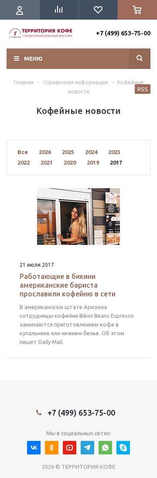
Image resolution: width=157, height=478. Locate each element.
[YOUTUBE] (69, 447)
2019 (93, 162)
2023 (114, 152)
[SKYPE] (123, 447)
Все (22, 152)
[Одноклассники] (51, 447)
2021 (47, 162)
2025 (68, 152)
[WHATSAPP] (105, 447)
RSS (142, 89)
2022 (23, 162)
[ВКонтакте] (34, 447)
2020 (70, 162)
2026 (45, 152)
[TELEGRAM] (87, 447)
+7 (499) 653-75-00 (123, 33)
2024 (91, 152)
